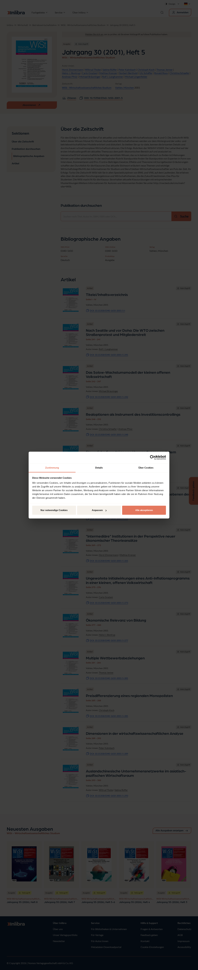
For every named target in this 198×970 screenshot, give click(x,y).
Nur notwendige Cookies (54, 510)
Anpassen (97, 510)
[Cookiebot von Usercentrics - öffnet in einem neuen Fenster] (152, 457)
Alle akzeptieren (144, 510)
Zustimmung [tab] (52, 467)
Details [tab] (99, 467)
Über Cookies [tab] (145, 467)
